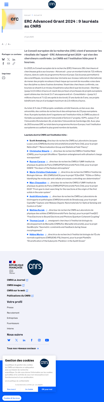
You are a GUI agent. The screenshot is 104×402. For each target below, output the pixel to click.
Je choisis (29, 389)
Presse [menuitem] (10, 307)
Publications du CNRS (18, 295)
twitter (16, 340)
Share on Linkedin (13, 59)
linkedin (24, 340)
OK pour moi (47, 389)
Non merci (11, 389)
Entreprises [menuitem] (12, 318)
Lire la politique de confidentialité (17, 381)
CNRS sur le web (16, 290)
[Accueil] (52, 4)
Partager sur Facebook (3, 63)
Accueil (27, 15)
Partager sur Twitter (8, 59)
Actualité (38, 15)
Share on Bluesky (3, 59)
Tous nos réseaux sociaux (17, 348)
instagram (39, 340)
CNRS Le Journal (16, 280)
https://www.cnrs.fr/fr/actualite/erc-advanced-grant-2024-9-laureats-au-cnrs (13, 63)
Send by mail (8, 63)
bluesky (9, 340)
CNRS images (14, 285)
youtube (47, 340)
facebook (32, 340)
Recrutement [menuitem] (13, 313)
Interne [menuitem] (10, 328)
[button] (11, 398)
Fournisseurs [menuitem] (13, 323)
